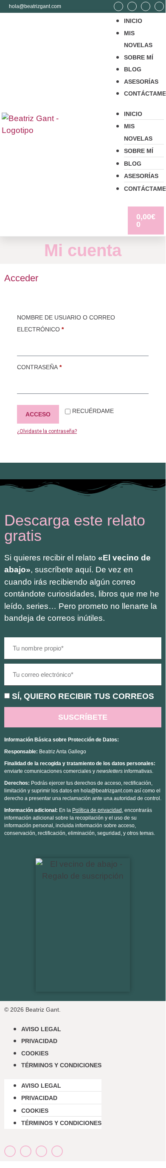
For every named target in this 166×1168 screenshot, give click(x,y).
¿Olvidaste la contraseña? (47, 431)
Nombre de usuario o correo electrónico (66, 322)
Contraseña (59, 365)
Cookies (34, 1053)
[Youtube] (145, 6)
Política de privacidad (97, 810)
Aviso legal (41, 1029)
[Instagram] (118, 6)
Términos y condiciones (61, 1065)
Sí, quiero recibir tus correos (83, 696)
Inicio (133, 20)
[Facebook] (132, 6)
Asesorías (141, 81)
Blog (132, 69)
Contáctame (145, 93)
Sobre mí (138, 57)
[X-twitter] (159, 6)
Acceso (38, 414)
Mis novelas (138, 132)
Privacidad (39, 1041)
